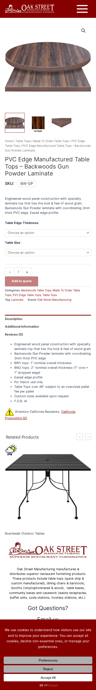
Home (9, 141)
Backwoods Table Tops (36, 290)
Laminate (17, 299)
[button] (83, 30)
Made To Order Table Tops (51, 141)
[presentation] (79, 437)
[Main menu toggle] (82, 9)
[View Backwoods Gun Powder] (38, 123)
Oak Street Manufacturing (54, 299)
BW (23, 183)
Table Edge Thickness (21, 223)
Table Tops (23, 141)
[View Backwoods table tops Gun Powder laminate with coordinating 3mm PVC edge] (15, 123)
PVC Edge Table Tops (27, 295)
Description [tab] (13, 319)
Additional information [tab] (22, 326)
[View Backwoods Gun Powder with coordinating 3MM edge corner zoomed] (61, 123)
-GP (29, 183)
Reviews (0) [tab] (14, 334)
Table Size (12, 243)
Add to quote (22, 281)
